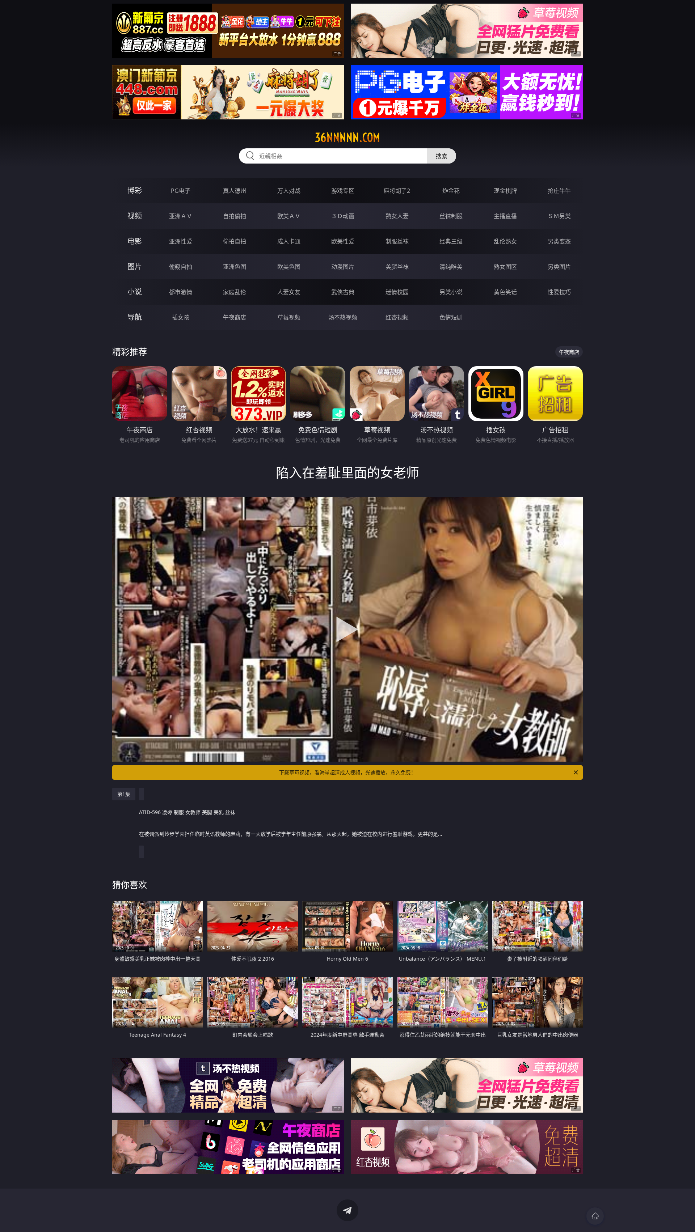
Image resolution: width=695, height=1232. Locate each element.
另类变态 (559, 241)
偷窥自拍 (180, 267)
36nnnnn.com (347, 137)
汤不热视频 (342, 317)
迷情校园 (397, 292)
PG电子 (180, 191)
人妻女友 (288, 292)
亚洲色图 (234, 267)
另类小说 (451, 292)
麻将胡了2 (397, 191)
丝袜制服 (451, 216)
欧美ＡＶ (288, 216)
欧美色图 (288, 267)
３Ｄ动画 (342, 216)
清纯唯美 (451, 267)
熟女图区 (505, 267)
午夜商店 (234, 317)
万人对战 (288, 191)
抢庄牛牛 (559, 191)
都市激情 (180, 292)
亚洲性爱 (180, 241)
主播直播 (505, 216)
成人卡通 (288, 241)
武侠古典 (342, 292)
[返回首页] (595, 1216)
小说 (134, 292)
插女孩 (180, 317)
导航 (134, 317)
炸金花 (451, 191)
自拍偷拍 (234, 216)
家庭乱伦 (234, 292)
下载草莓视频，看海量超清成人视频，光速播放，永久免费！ (347, 772)
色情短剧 (451, 317)
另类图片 (559, 267)
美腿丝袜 (397, 267)
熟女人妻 (397, 216)
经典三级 (451, 241)
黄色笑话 (505, 292)
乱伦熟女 (505, 241)
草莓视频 (288, 317)
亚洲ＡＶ (180, 216)
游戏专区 (342, 191)
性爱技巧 (559, 292)
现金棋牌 (505, 191)
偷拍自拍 (234, 241)
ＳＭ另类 (559, 216)
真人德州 (234, 191)
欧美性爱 (342, 241)
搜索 (441, 156)
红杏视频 (397, 317)
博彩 (134, 190)
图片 (134, 266)
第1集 (123, 794)
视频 (134, 216)
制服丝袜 (397, 241)
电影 (134, 241)
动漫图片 (342, 267)
